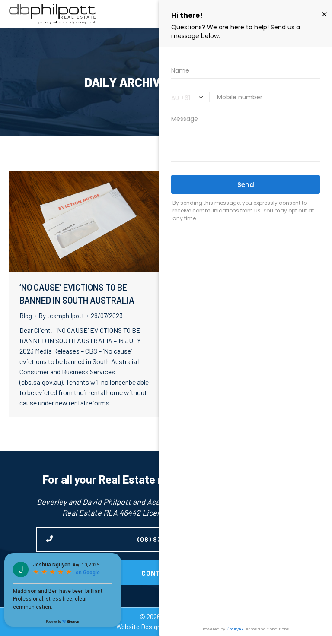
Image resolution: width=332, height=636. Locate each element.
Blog (25, 316)
